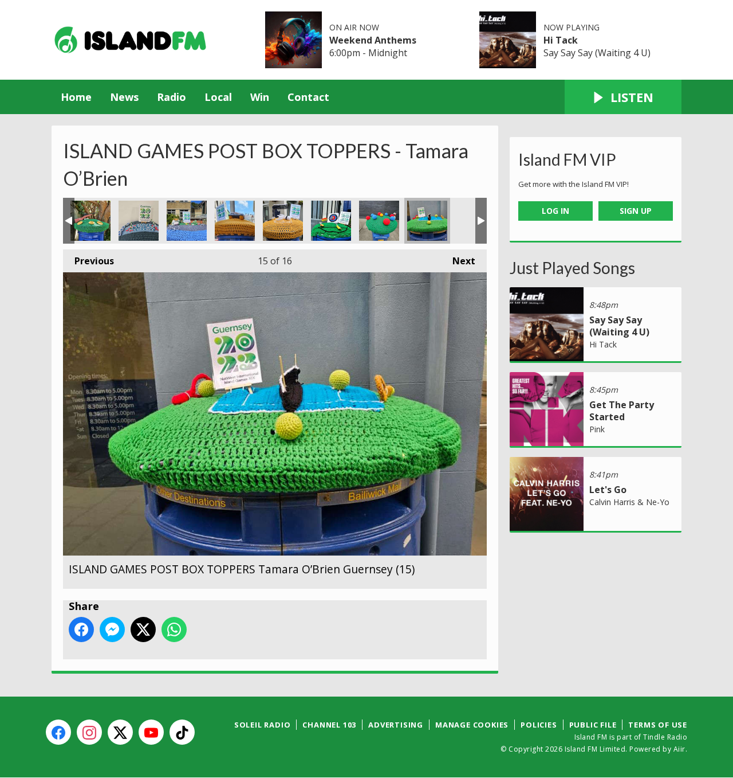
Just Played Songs (572, 267)
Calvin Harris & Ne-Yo (629, 501)
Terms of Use (657, 725)
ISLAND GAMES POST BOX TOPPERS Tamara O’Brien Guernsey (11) (235, 221)
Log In (555, 210)
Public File (593, 725)
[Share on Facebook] (81, 629)
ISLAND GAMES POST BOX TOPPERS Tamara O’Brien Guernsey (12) (283, 221)
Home (76, 97)
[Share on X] (143, 629)
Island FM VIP (567, 159)
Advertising (395, 725)
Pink (597, 429)
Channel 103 (329, 725)
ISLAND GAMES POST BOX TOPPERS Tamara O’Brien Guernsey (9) (139, 221)
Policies (539, 725)
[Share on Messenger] (112, 629)
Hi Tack (560, 40)
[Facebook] (58, 732)
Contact (308, 97)
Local (218, 97)
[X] (120, 732)
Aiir (679, 749)
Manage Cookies (472, 725)
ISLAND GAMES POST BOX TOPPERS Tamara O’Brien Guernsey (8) (90, 221)
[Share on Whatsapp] (174, 629)
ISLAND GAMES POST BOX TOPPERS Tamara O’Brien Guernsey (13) (331, 221)
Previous (88, 261)
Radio (171, 97)
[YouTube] (151, 732)
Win (259, 97)
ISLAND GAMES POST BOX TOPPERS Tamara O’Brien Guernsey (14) (379, 221)
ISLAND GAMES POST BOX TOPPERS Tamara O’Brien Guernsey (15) (427, 221)
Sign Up (636, 210)
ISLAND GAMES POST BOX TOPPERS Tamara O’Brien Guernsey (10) (187, 221)
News (124, 97)
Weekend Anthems (372, 40)
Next (458, 261)
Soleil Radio (262, 725)
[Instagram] (89, 732)
